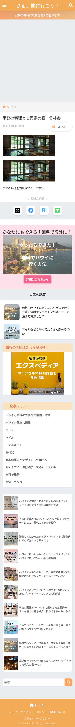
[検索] (68, 682)
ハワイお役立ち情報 (18, 422)
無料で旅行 (13, 474)
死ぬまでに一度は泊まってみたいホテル (31, 467)
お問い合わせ (57, 712)
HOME (39, 705)
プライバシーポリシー (34, 712)
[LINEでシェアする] (57, 210)
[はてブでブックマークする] (44, 210)
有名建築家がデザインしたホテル (26, 459)
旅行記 (10, 452)
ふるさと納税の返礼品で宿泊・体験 (28, 415)
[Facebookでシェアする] (30, 210)
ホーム (14, 712)
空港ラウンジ (14, 482)
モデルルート (14, 444)
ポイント (11, 430)
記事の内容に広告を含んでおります (37, 15)
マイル (10, 437)
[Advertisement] (37, 63)
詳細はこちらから (37, 279)
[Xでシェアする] (17, 210)
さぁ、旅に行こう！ (38, 5)
